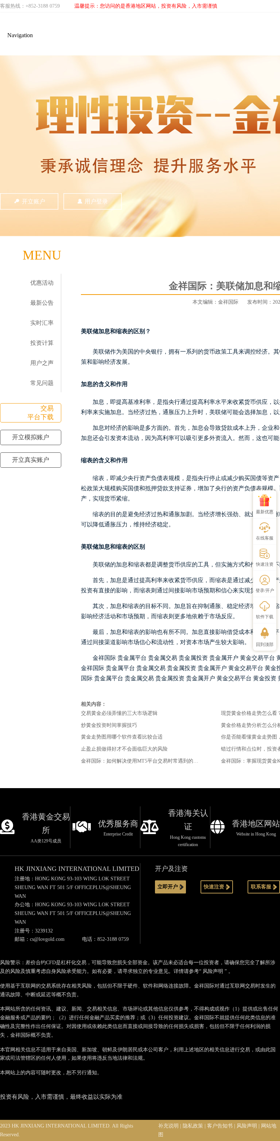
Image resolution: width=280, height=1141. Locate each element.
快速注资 (215, 886)
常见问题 (42, 383)
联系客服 (262, 886)
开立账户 (33, 201)
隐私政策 (193, 1126)
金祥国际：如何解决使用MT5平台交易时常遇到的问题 (142, 761)
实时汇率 (42, 323)
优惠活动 (42, 283)
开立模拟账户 (30, 437)
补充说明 (168, 1126)
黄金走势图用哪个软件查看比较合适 (122, 737)
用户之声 (42, 363)
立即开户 (168, 886)
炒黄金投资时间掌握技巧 (109, 725)
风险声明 (213, 971)
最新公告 (42, 303)
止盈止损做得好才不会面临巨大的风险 (124, 749)
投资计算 (42, 343)
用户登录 (96, 201)
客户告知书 (220, 1126)
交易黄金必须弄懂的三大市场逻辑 (119, 713)
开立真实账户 (30, 459)
